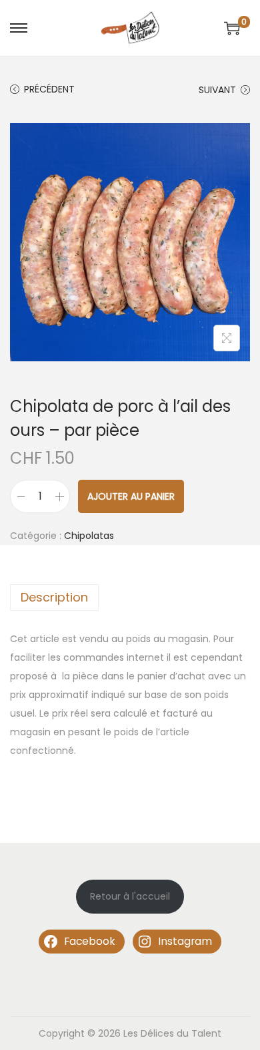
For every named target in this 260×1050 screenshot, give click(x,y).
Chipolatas (89, 535)
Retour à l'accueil (130, 896)
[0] (232, 28)
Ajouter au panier (131, 496)
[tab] (130, 597)
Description (54, 597)
